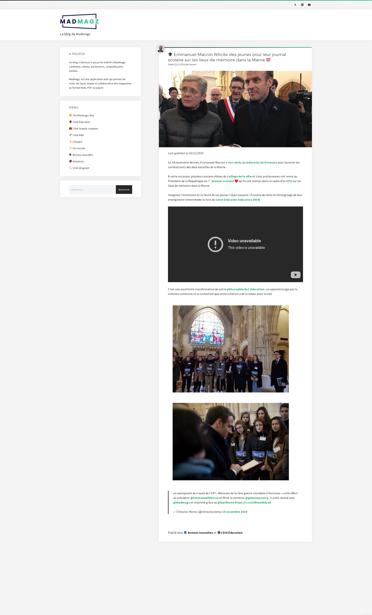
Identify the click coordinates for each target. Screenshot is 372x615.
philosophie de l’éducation (245, 289)
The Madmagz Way (83, 115)
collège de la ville (239, 176)
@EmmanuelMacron (204, 498)
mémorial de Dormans (261, 162)
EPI (288, 181)
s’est (229, 162)
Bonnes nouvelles (200, 532)
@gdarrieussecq (256, 498)
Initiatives (78, 161)
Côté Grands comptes (85, 128)
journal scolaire (223, 181)
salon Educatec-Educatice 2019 (237, 199)
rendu (237, 162)
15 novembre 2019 (234, 512)
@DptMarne (226, 502)
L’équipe (77, 141)
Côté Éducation (232, 532)
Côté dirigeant (80, 168)
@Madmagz (181, 502)
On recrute (78, 148)
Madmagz (120, 62)
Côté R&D (78, 135)
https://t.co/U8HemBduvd (253, 502)
